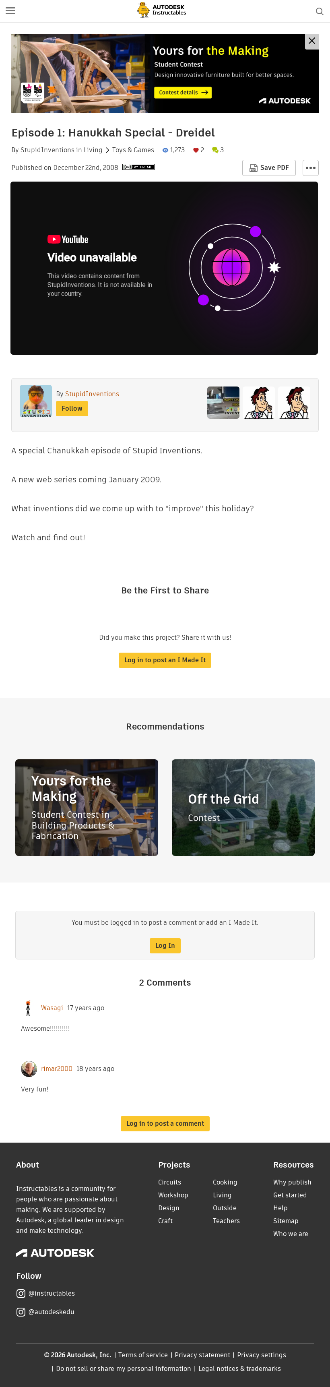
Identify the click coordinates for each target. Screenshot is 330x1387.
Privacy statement (202, 1355)
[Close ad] (312, 42)
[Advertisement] (165, 73)
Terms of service (143, 1355)
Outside (225, 1208)
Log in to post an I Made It (165, 660)
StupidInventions (47, 150)
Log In (165, 945)
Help (280, 1208)
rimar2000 (56, 1069)
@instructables (51, 1293)
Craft (165, 1221)
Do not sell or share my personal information (123, 1368)
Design (168, 1208)
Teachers (226, 1221)
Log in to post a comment (165, 1123)
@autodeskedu (51, 1312)
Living (93, 150)
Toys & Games (133, 150)
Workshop (173, 1195)
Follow (72, 408)
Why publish (292, 1182)
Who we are (290, 1233)
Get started (290, 1195)
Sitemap (286, 1221)
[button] (10, 11)
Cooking (225, 1182)
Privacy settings (262, 1355)
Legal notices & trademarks (239, 1368)
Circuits (169, 1182)
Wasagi (52, 1008)
